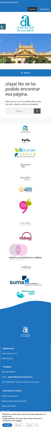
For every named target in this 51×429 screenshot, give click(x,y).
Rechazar (18, 425)
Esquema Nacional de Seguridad (14, 401)
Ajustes (29, 425)
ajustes (19, 421)
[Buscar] (37, 111)
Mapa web (6, 411)
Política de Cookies (9, 406)
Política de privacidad (10, 396)
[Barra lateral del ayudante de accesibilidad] (3, 27)
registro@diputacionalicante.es (20, 377)
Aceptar (7, 425)
